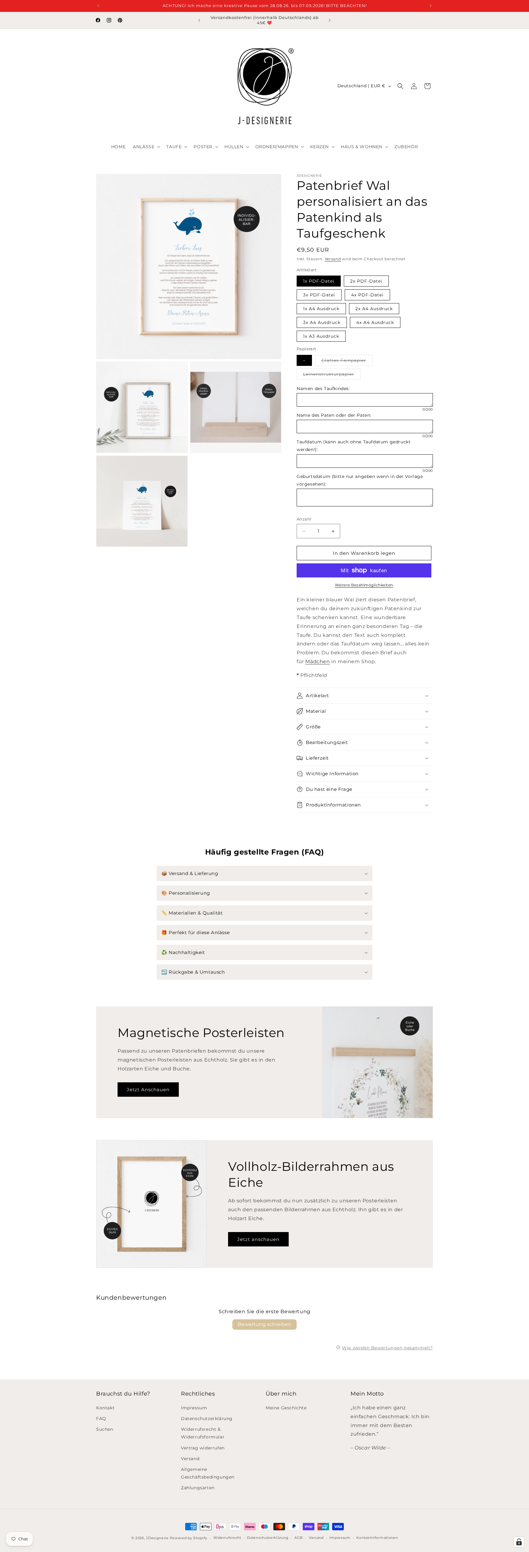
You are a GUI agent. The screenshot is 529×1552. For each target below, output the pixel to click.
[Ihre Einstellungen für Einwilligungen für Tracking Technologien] (519, 1542)
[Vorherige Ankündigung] (98, 6)
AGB (299, 1537)
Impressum (194, 1408)
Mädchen (317, 661)
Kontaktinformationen (377, 1537)
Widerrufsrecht (227, 1537)
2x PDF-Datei (366, 281)
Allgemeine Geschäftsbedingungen (207, 1473)
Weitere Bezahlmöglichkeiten (364, 585)
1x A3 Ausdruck (321, 336)
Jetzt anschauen (258, 1239)
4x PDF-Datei (367, 295)
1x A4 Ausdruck (321, 308)
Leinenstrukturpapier (332, 375)
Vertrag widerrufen (203, 1448)
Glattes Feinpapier (347, 361)
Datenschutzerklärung (207, 1418)
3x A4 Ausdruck (321, 322)
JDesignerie (157, 1538)
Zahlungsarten (198, 1487)
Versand (333, 259)
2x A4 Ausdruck (374, 308)
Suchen (104, 1429)
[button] (146, 146)
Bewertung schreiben (264, 1324)
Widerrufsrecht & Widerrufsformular (202, 1433)
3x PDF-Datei (319, 295)
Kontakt (105, 1408)
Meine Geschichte (286, 1408)
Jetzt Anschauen (148, 1089)
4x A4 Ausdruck (375, 322)
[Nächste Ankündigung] (430, 6)
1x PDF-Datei (318, 281)
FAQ (101, 1418)
